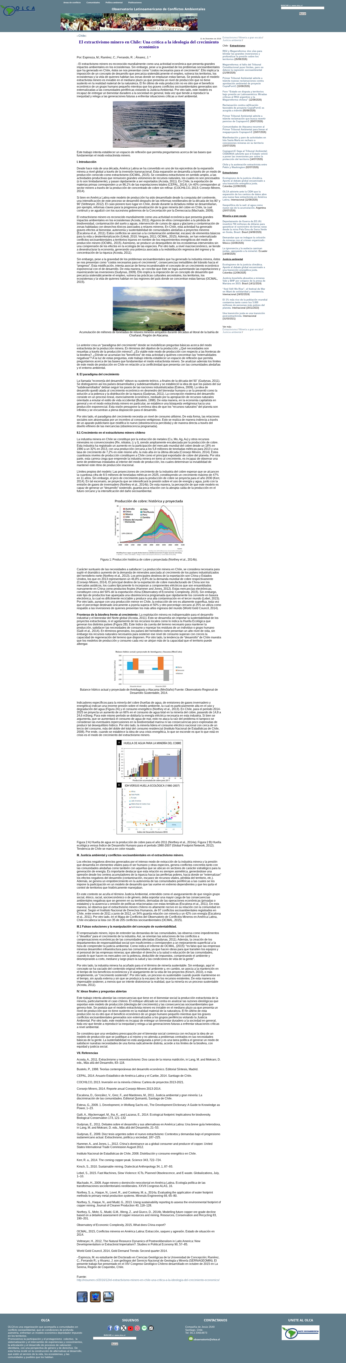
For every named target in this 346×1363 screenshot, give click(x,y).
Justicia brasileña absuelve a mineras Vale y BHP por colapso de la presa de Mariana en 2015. (244, 281)
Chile (81, 35)
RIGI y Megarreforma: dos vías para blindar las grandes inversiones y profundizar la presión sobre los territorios (242, 55)
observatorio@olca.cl (207, 1339)
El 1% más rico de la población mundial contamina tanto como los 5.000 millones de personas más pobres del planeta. (245, 303)
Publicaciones (135, 2)
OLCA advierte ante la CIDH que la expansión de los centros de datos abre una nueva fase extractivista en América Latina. (245, 195)
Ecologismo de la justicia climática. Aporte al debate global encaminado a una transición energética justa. (244, 181)
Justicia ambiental (232, 40)
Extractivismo (230, 37)
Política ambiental (114, 2)
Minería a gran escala (250, 37)
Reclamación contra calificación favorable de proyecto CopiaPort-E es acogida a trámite (243, 108)
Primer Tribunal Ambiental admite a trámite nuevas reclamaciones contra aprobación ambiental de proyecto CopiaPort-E (243, 82)
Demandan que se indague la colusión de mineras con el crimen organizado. (244, 239)
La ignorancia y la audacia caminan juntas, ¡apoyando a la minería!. (242, 249)
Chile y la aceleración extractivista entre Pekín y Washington (245, 166)
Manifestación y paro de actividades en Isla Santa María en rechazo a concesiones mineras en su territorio (244, 140)
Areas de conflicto (72, 2)
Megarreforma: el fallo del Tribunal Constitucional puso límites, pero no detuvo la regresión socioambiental (243, 67)
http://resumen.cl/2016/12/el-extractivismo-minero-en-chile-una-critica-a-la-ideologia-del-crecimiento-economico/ (148, 1280)
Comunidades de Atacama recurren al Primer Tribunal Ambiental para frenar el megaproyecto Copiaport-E (245, 129)
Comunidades (93, 2)
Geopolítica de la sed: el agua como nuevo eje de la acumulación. (243, 206)
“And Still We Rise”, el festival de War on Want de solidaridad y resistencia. (244, 290)
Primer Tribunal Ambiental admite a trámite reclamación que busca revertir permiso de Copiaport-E (244, 119)
